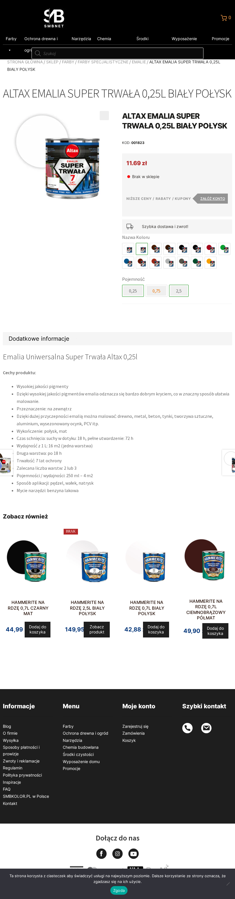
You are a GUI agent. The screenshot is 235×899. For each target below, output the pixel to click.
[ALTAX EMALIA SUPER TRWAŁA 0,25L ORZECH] (155, 263)
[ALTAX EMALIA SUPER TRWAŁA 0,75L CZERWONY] (211, 249)
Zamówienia (133, 733)
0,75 (156, 291)
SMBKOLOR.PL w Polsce (26, 796)
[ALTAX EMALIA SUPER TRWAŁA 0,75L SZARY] (183, 263)
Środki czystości (145, 40)
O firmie (10, 733)
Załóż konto (212, 198)
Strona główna (25, 61)
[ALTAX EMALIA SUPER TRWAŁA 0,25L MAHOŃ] (142, 263)
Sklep (52, 61)
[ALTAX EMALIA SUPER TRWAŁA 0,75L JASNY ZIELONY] (224, 249)
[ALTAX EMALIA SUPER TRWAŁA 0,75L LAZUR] (128, 263)
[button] (104, 115)
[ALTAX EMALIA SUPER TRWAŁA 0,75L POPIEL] (169, 263)
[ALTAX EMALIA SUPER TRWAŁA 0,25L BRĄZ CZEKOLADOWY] (169, 249)
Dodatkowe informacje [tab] (39, 338)
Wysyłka (11, 740)
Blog (7, 726)
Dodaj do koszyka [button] (37, 629)
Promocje (220, 38)
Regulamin (12, 767)
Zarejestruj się (135, 726)
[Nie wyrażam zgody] (228, 884)
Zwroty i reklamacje (21, 760)
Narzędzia (81, 38)
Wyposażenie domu (184, 40)
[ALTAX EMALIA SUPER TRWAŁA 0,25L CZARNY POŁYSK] (197, 249)
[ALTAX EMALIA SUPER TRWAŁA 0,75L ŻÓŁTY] (211, 263)
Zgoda (119, 890)
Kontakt (10, 803)
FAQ (7, 789)
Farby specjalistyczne (103, 61)
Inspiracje (12, 782)
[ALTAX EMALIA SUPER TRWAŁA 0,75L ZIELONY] (197, 263)
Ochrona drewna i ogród (41, 40)
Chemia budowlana (107, 40)
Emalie (139, 61)
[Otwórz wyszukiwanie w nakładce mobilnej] (117, 53)
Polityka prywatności (22, 775)
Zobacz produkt (97, 629)
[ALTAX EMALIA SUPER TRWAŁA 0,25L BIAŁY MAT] (128, 249)
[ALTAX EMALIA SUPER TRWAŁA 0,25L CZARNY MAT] (183, 249)
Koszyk (129, 740)
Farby (11, 38)
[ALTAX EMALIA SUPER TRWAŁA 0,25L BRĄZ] (155, 249)
